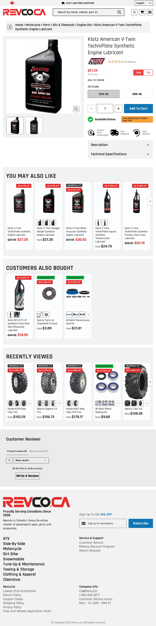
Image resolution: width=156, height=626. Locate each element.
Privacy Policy (12, 607)
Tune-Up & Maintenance (23, 564)
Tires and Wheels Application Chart (27, 611)
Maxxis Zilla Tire (133, 408)
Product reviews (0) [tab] (17, 451)
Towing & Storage (18, 569)
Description (99, 145)
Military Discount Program (97, 547)
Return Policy (12, 595)
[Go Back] (10, 27)
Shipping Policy (13, 603)
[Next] (88, 314)
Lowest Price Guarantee (19, 591)
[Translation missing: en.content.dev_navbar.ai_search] (134, 12)
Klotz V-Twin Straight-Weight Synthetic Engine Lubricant (48, 231)
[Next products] (150, 201)
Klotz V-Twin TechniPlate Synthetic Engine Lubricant (19, 231)
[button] (116, 62)
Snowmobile (13, 559)
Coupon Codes (13, 599)
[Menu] (150, 12)
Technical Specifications (109, 154)
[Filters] (9, 460)
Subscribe (140, 523)
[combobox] (86, 12)
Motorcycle (12, 549)
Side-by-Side (14, 544)
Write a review (27, 476)
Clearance (11, 579)
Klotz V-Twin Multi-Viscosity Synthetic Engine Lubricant (76, 231)
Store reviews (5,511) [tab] (39, 451)
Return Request (90, 551)
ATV (6, 538)
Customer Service (91, 543)
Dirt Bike (10, 554)
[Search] (119, 12)
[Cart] (142, 12)
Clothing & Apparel (19, 574)
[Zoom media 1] (76, 109)
